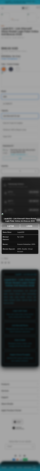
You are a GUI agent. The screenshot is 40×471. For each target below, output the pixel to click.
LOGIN (29, 226)
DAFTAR (10, 226)
